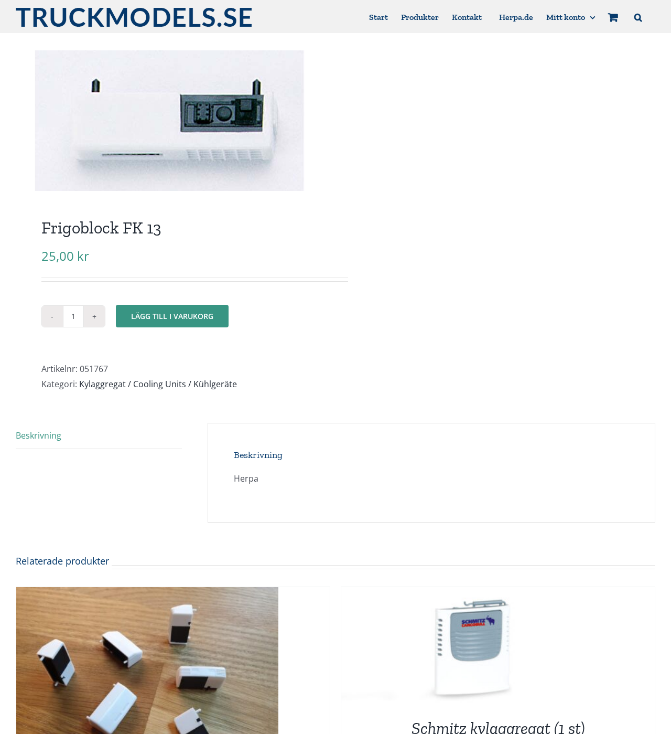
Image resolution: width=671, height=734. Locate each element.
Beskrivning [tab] (38, 435)
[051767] (169, 120)
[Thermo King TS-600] (147, 594)
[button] (638, 16)
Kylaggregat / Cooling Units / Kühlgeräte (158, 384)
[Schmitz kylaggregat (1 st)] (472, 594)
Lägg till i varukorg (172, 316)
